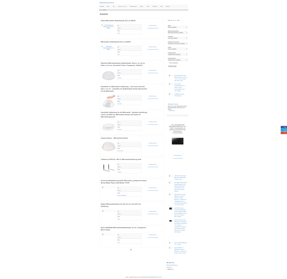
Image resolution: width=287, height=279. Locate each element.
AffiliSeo (160, 277)
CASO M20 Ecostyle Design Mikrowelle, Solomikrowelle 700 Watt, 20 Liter (180, 177)
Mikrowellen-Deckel (173, 104)
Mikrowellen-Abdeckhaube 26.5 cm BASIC (116, 42)
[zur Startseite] (118, 2)
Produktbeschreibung (152, 25)
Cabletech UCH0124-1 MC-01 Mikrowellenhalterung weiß (121, 159)
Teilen (285, 127)
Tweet (285, 130)
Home (100, 10)
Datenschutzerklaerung (172, 265)
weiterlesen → (172, 110)
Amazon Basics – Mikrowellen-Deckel (114, 138)
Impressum (169, 267)
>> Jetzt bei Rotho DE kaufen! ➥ (152, 28)
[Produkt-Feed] (167, 273)
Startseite (102, 6)
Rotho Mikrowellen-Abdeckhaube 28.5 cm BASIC (118, 20)
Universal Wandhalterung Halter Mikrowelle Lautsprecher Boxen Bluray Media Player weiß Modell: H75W (124, 181)
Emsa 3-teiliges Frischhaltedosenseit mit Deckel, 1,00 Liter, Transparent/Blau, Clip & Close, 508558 (179, 87)
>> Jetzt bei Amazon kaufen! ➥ (152, 73)
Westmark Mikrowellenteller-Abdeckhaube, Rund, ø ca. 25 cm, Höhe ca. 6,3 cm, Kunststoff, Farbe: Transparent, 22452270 (123, 64)
